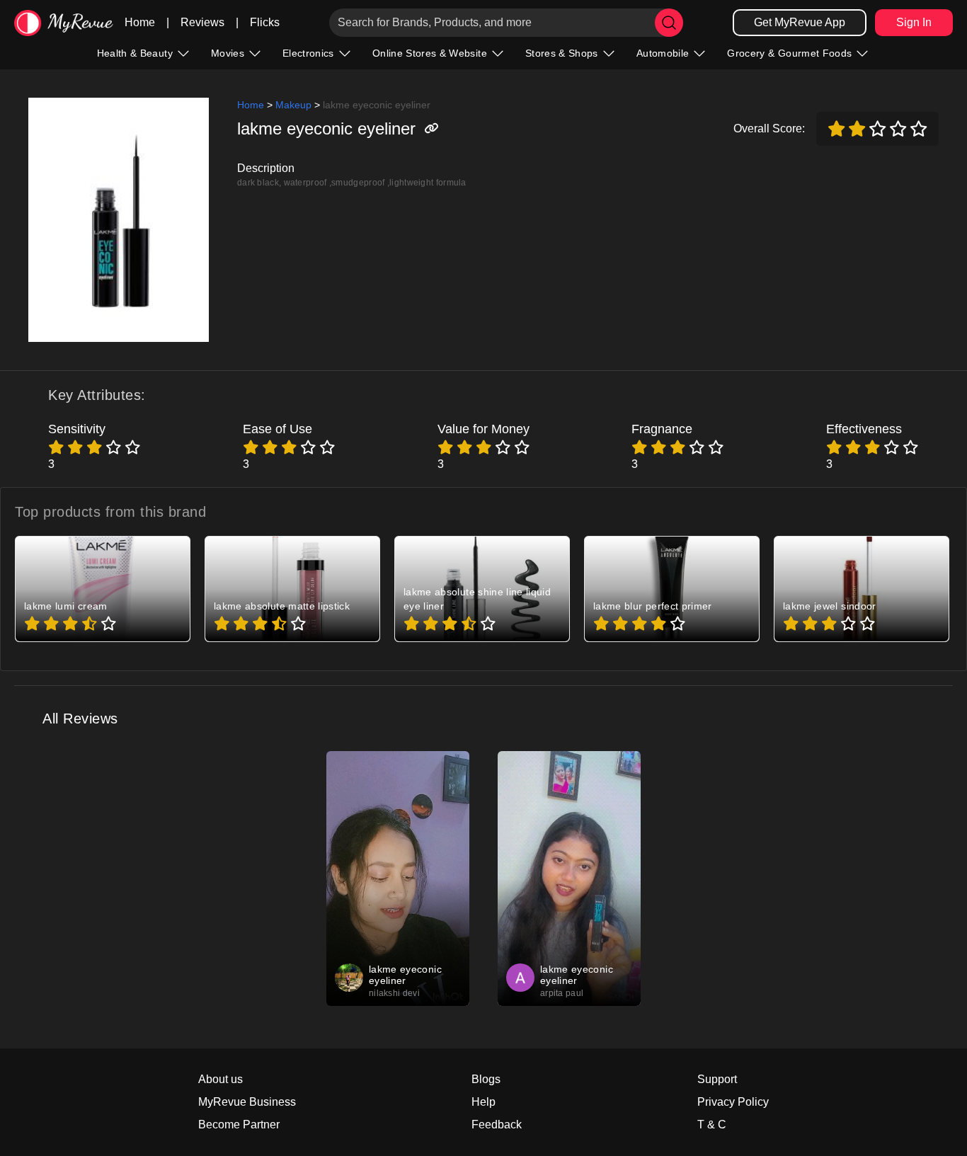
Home (140, 22)
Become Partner (239, 1124)
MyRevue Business (247, 1102)
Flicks (265, 22)
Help (483, 1102)
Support (717, 1079)
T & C (711, 1124)
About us (220, 1079)
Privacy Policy (733, 1102)
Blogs (485, 1079)
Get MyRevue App (799, 22)
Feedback (496, 1124)
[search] (669, 22)
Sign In (914, 22)
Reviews (202, 22)
